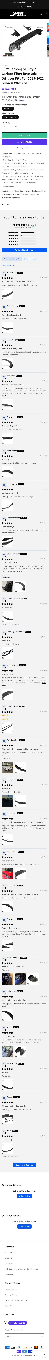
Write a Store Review (24, 250)
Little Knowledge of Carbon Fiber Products (21, 1269)
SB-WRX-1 (8, 109)
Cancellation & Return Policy (16, 1300)
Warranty (8, 1306)
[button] (3, 13)
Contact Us (9, 1253)
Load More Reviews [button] (24, 1165)
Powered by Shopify (30, 1355)
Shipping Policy (11, 1289)
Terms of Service (11, 1295)
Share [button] (7, 204)
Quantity (6, 122)
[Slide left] (19, 61)
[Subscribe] (41, 1336)
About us (8, 1258)
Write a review (24, 1196)
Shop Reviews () (30, 259)
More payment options (24, 148)
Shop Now (9, 1264)
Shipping (4, 92)
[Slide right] (29, 61)
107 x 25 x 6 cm (10, 117)
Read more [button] (6, 396)
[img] (24, 225)
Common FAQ (10, 1274)
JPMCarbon (20, 1355)
